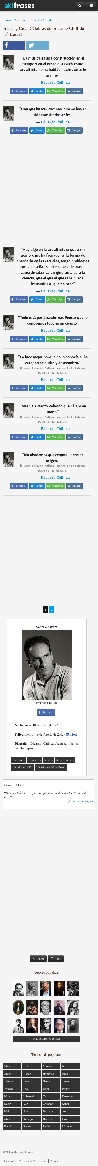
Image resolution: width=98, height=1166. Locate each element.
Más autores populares (46, 1038)
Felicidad (48, 1111)
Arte (26, 1111)
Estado (8, 1126)
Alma (7, 1119)
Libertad (28, 1096)
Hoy (64, 1119)
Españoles (34, 760)
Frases (7, 20)
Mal (6, 1111)
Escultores (19, 760)
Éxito (26, 1066)
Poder (65, 1089)
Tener (65, 1081)
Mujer (8, 1096)
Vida (7, 1066)
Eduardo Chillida (40, 20)
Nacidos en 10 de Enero (51, 767)
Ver (25, 1104)
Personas (67, 1096)
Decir (7, 1104)
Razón (27, 1126)
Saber (65, 1104)
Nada (65, 1066)
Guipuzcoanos (65, 760)
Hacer (27, 1074)
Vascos (48, 760)
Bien (65, 1074)
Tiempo (9, 1081)
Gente (46, 1081)
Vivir (46, 1096)
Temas (56, 958)
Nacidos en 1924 (23, 767)
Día (25, 1089)
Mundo (47, 1066)
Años (65, 1111)
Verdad (8, 1089)
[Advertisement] (49, 192)
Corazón (48, 1104)
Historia (48, 1119)
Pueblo (47, 1126)
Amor (7, 1074)
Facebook (10, 1161)
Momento (68, 1126)
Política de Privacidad (32, 1161)
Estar (46, 1089)
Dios (26, 1081)
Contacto (55, 1161)
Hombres (48, 1074)
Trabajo (28, 1119)
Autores (20, 20)
